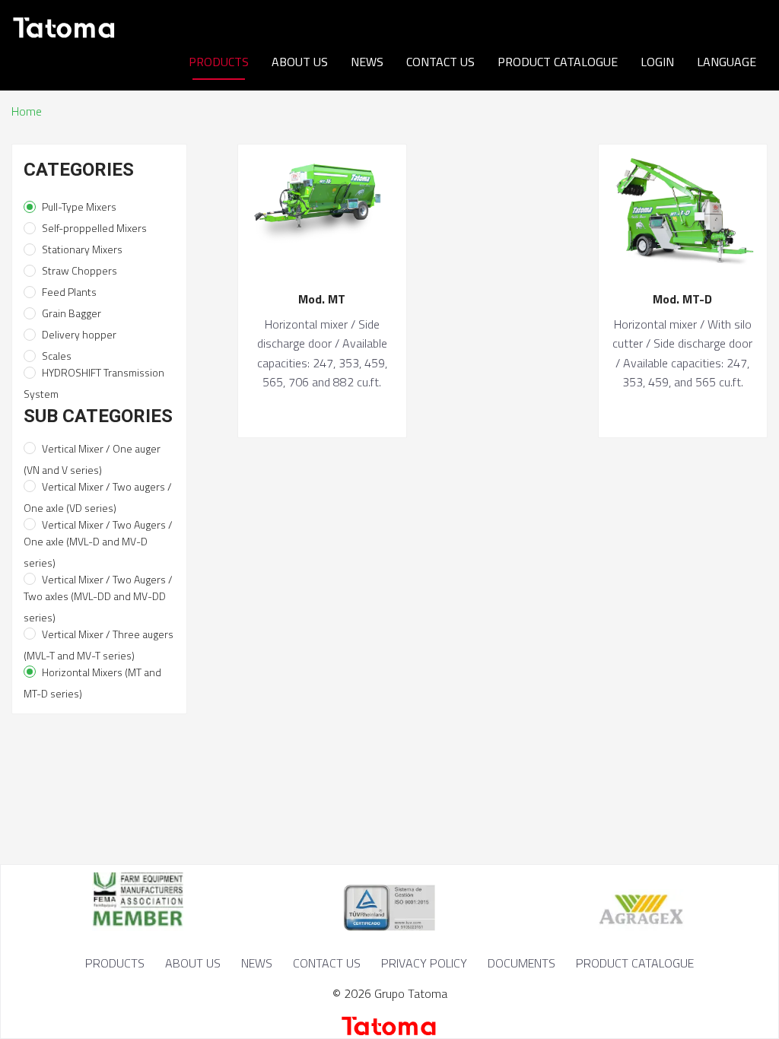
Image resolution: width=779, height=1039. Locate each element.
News (367, 61)
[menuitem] (218, 62)
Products (219, 61)
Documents (521, 963)
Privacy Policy (424, 963)
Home (26, 111)
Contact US (440, 61)
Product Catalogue (558, 61)
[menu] (389, 61)
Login (657, 61)
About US (300, 61)
